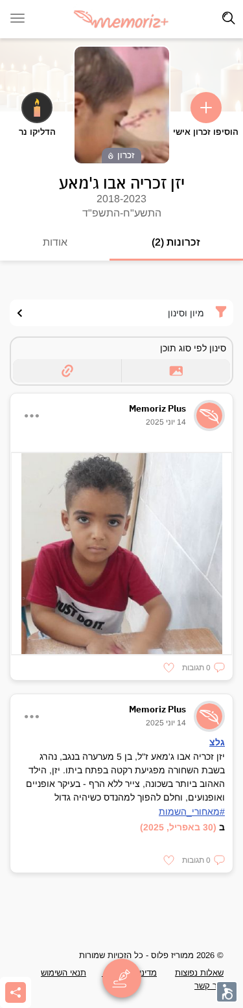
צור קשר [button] (209, 985)
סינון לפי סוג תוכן (193, 348)
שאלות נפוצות (199, 973)
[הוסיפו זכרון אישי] (206, 107)
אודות (55, 242)
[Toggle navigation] (228, 18)
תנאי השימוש (63, 973)
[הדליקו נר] (36, 107)
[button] (203, 668)
